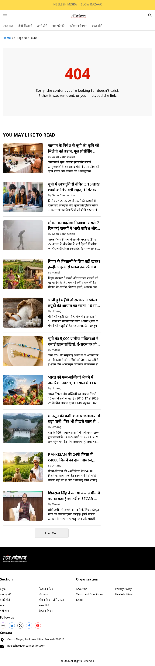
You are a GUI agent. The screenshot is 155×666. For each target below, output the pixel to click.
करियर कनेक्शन (78, 26)
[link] (52, 160)
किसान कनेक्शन (47, 589)
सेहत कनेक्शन (46, 611)
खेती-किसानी (25, 26)
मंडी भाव (4, 611)
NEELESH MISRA (65, 5)
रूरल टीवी (97, 26)
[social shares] (3, 625)
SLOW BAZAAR (91, 5)
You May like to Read (29, 135)
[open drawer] (5, 15)
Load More (51, 533)
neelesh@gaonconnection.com (26, 646)
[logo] (78, 16)
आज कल (8, 26)
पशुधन (3, 589)
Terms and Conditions (89, 594)
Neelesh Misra (124, 594)
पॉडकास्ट (43, 594)
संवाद (2, 605)
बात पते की (58, 26)
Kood (79, 600)
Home (7, 38)
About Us (81, 589)
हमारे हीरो (42, 26)
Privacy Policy (123, 589)
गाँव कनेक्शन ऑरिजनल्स (51, 600)
